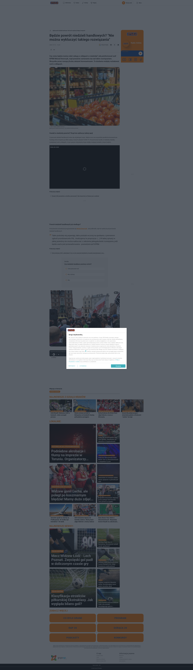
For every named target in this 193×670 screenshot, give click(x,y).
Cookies (78, 361)
